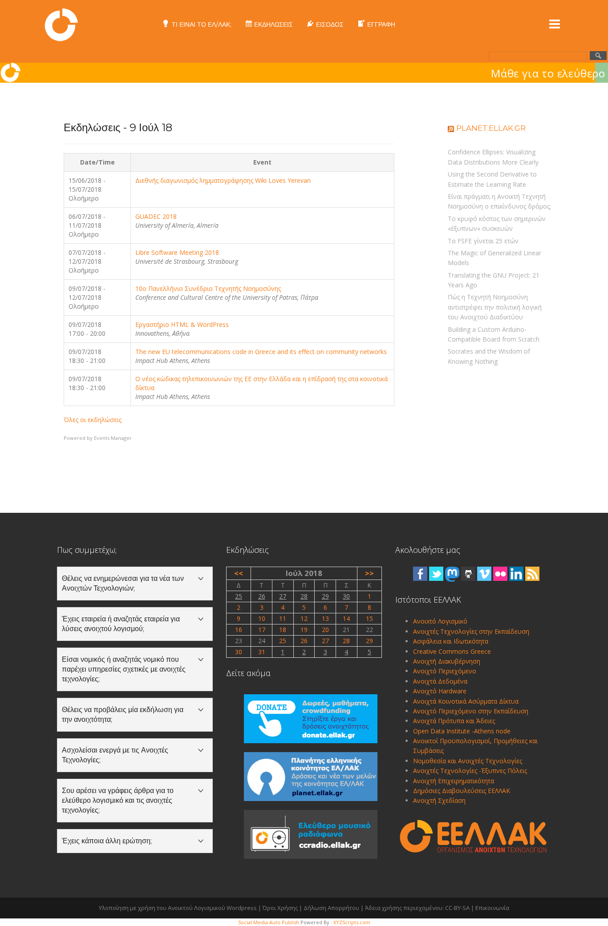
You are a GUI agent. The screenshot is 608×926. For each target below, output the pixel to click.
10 (261, 618)
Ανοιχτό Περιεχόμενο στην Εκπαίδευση (470, 711)
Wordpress (242, 908)
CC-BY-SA (457, 908)
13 (325, 618)
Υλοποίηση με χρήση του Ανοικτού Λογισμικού (162, 908)
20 (325, 629)
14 (346, 618)
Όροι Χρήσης (280, 908)
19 (304, 629)
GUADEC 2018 (156, 216)
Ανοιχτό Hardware (439, 691)
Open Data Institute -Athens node (462, 731)
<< (238, 573)
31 (261, 652)
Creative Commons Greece (452, 651)
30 (346, 596)
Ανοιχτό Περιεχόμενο (444, 671)
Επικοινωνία (492, 908)
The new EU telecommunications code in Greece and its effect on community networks (261, 351)
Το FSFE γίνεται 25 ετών (483, 241)
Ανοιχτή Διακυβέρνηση (446, 661)
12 (304, 618)
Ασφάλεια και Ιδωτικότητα (450, 641)
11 (282, 618)
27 (282, 596)
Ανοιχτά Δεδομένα (440, 681)
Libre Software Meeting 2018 (177, 252)
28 (304, 596)
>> (369, 573)
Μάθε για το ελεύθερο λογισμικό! (411, 73)
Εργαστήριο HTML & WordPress (182, 324)
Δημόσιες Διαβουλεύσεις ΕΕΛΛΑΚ (461, 790)
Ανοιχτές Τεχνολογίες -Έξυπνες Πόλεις (470, 770)
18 (282, 629)
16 (238, 629)
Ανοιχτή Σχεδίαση (439, 800)
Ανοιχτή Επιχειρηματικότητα (453, 781)
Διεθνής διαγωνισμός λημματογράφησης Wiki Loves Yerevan (223, 180)
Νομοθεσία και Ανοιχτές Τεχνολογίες (467, 761)
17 (261, 629)
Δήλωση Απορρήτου (331, 908)
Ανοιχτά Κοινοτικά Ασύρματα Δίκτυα (466, 701)
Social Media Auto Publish (268, 922)
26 (261, 596)
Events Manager (113, 438)
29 (325, 596)
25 (238, 596)
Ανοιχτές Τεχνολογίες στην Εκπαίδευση (471, 631)
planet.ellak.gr (491, 128)
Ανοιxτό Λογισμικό (440, 621)
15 (369, 618)
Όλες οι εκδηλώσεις (93, 419)
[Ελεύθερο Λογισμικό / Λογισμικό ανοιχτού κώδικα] (61, 24)
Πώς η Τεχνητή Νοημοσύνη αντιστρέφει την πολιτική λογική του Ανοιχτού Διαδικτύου (495, 307)
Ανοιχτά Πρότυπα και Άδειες (454, 721)
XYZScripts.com (351, 922)
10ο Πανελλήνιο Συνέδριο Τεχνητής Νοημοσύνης (208, 288)
